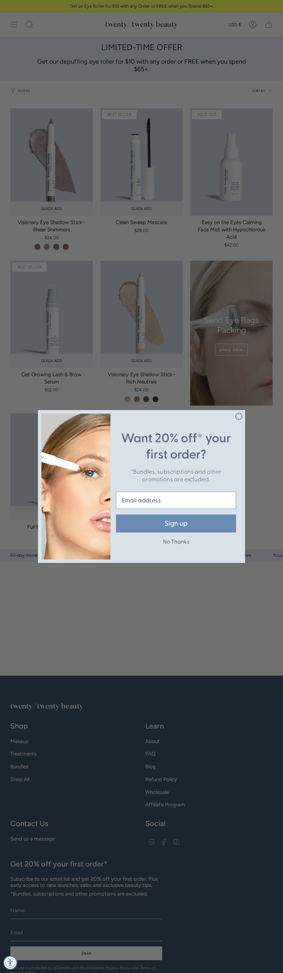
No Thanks (176, 541)
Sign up (176, 523)
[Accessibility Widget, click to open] (10, 963)
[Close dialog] (238, 416)
